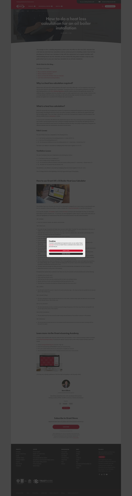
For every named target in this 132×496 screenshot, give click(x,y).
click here (51, 244)
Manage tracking (66, 253)
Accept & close (66, 250)
